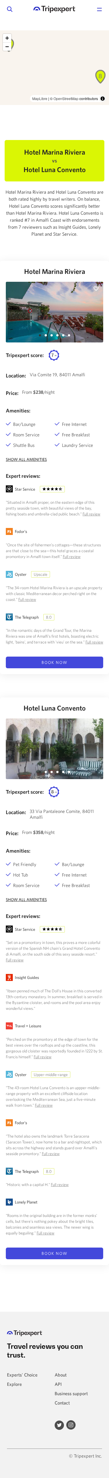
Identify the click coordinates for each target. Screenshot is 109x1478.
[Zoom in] (7, 38)
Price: (12, 393)
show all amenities (26, 459)
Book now (55, 662)
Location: (16, 375)
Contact (62, 1402)
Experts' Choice (22, 1374)
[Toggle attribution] (102, 98)
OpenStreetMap (65, 98)
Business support (71, 1393)
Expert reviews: (23, 476)
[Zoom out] (7, 46)
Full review (91, 514)
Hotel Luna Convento (55, 708)
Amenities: (18, 410)
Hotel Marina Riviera (54, 271)
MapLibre (39, 98)
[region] (54, 67)
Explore (14, 1384)
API (58, 1384)
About (61, 1374)
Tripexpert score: (25, 355)
